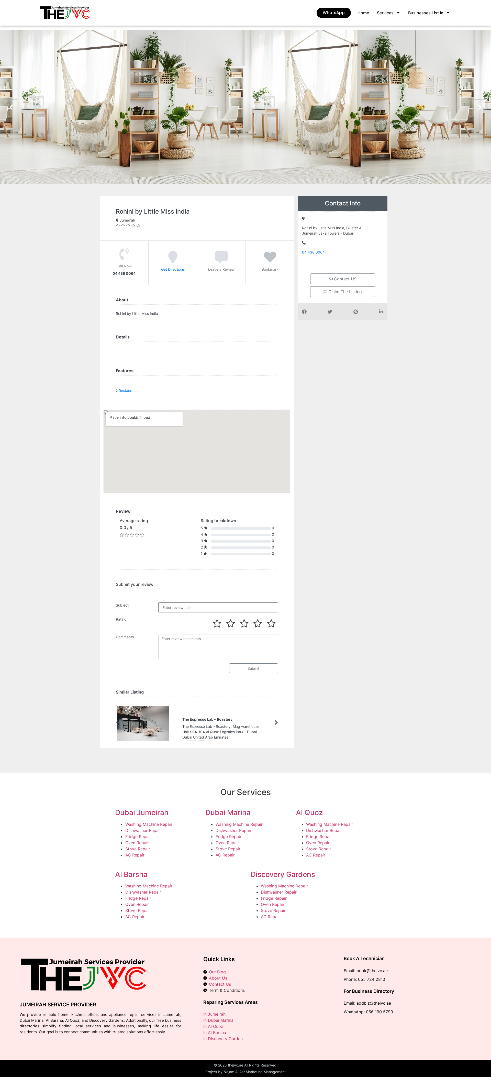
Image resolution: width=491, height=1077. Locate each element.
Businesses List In (425, 12)
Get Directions (173, 269)
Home (363, 12)
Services (385, 12)
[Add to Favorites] (270, 260)
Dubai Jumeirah (142, 812)
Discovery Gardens (283, 874)
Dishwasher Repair (143, 830)
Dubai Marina (228, 812)
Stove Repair (137, 848)
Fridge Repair (138, 836)
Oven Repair (137, 842)
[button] (118, 722)
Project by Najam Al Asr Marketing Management (245, 1072)
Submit (253, 668)
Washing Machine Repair (148, 824)
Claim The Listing (344, 291)
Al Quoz (309, 812)
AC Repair (134, 855)
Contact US (344, 278)
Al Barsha (131, 874)
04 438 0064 (313, 252)
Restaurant (128, 390)
